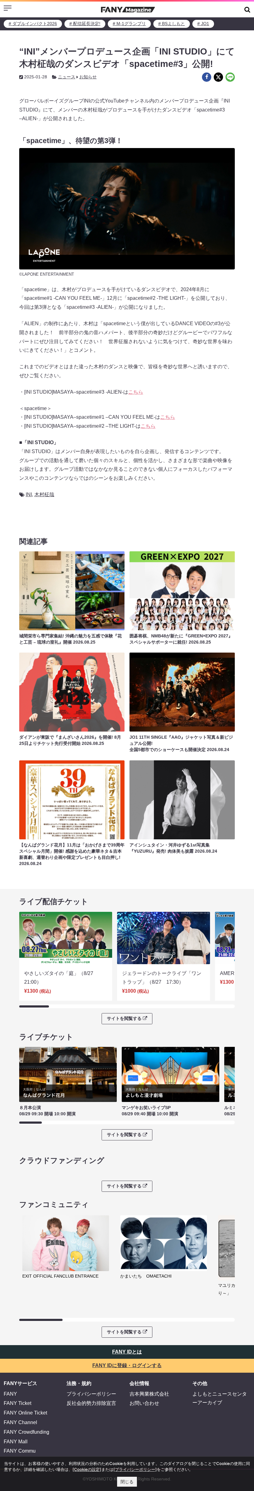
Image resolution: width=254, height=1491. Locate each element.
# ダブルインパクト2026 (33, 23)
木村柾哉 (44, 494)
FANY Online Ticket (25, 1412)
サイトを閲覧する (124, 1018)
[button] (247, 9)
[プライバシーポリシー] (135, 1469)
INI (29, 494)
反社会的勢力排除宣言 (91, 1403)
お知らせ (88, 76)
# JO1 (203, 23)
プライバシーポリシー (91, 1394)
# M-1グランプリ (129, 23)
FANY (10, 1394)
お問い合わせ (144, 1403)
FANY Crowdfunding (26, 1432)
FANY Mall (16, 1441)
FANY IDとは (127, 1351)
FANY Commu (20, 1451)
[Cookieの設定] (86, 1469)
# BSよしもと (171, 23)
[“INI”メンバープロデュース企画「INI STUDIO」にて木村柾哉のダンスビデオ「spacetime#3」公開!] (206, 77)
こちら (135, 392)
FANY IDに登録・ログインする (127, 1365)
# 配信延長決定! (84, 23)
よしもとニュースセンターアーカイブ (219, 1398)
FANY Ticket (17, 1403)
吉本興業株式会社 (149, 1394)
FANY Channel (20, 1422)
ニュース (66, 76)
